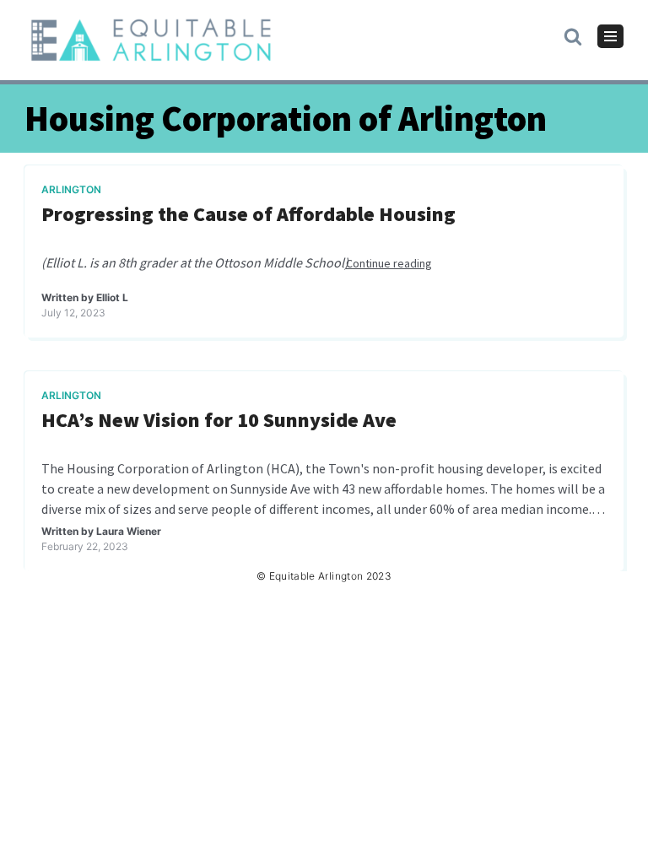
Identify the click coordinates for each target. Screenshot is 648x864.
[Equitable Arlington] (151, 40)
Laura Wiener (128, 531)
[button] (573, 35)
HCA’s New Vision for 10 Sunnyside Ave (219, 420)
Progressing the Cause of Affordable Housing (248, 214)
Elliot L (112, 297)
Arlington (71, 189)
